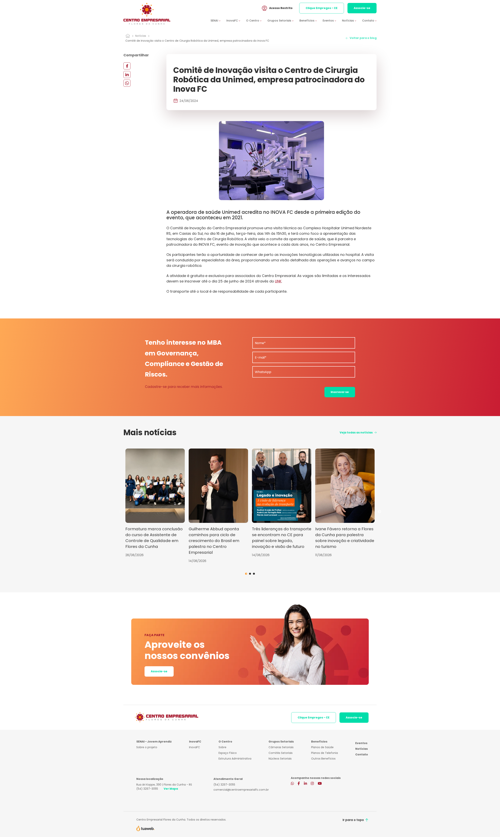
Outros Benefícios (323, 759)
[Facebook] (126, 66)
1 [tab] (246, 574)
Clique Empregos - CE (322, 8)
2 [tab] (250, 574)
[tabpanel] (155, 503)
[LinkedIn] (126, 74)
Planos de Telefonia (324, 753)
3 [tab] (254, 574)
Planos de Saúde (322, 747)
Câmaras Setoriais (281, 747)
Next (379, 512)
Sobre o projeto (146, 747)
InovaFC (194, 747)
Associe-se (362, 8)
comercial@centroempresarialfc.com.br (241, 790)
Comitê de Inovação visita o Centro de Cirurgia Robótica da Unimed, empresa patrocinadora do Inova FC (197, 41)
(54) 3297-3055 (147, 789)
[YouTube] (320, 784)
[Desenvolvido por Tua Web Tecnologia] (145, 828)
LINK (278, 281)
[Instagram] (312, 784)
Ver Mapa (171, 789)
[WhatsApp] (126, 83)
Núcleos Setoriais (280, 759)
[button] (218, 21)
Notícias (140, 36)
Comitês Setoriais (281, 753)
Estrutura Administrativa (235, 759)
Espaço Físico (228, 753)
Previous (120, 512)
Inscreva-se (340, 392)
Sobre (222, 747)
